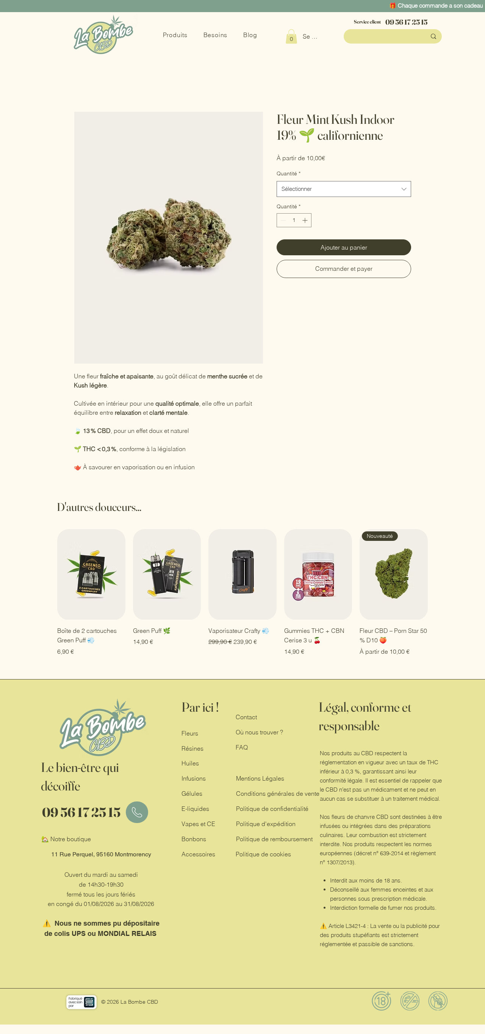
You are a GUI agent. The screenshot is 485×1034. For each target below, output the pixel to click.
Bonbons (193, 839)
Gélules (191, 794)
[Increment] (305, 221)
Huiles (190, 764)
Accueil (84, 85)
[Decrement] (282, 221)
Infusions (193, 779)
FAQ (242, 748)
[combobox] (344, 189)
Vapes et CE (198, 824)
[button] (291, 36)
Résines (192, 749)
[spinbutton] (294, 221)
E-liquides (196, 809)
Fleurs (189, 734)
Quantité (288, 174)
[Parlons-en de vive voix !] (137, 813)
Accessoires (198, 855)
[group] (242, 593)
